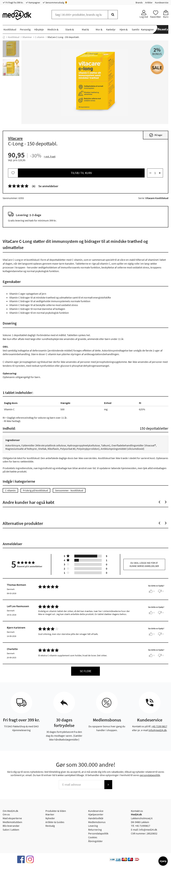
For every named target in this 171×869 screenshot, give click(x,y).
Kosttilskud (10, 29)
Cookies (92, 837)
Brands (139, 2)
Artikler (148, 2)
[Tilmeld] (108, 784)
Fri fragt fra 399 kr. (14, 2)
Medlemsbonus (97, 822)
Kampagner (34, 2)
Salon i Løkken (11, 829)
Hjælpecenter (95, 814)
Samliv (135, 29)
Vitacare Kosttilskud (156, 198)
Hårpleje (39, 29)
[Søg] (113, 14)
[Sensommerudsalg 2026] (157, 67)
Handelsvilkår (96, 818)
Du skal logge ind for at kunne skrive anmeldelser (144, 564)
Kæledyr (111, 29)
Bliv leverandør (11, 825)
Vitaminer (27, 37)
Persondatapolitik (98, 833)
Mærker (49, 814)
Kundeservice (161, 2)
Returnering (95, 829)
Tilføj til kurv (81, 173)
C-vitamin (39, 37)
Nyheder (50, 818)
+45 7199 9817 (159, 726)
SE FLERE (85, 671)
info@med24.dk (158, 730)
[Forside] (4, 37)
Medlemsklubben (12, 822)
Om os (6, 814)
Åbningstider (95, 841)
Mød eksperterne (12, 818)
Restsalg (50, 825)
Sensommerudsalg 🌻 (56, 2)
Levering (93, 825)
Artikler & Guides (54, 822)
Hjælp (163, 861)
